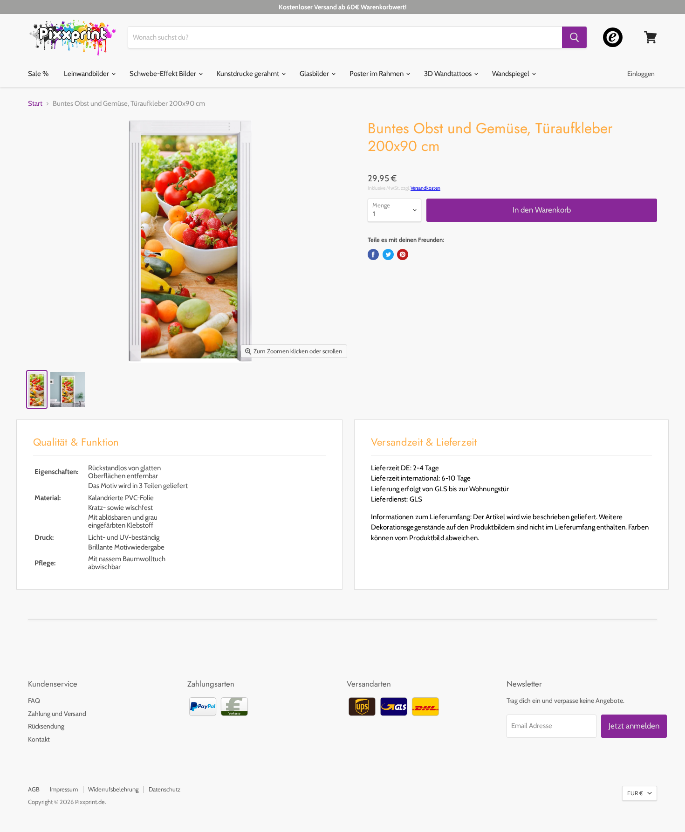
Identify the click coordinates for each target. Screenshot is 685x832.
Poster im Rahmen (377, 73)
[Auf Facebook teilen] (373, 254)
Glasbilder (315, 73)
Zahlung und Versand (57, 713)
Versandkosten (425, 188)
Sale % (38, 73)
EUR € (635, 793)
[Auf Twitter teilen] (388, 254)
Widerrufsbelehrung (113, 789)
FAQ (34, 700)
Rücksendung (46, 726)
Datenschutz (164, 789)
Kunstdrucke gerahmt (249, 73)
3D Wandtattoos (448, 73)
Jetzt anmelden (634, 725)
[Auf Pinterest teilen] (402, 254)
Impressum (64, 789)
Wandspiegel (511, 73)
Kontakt (39, 739)
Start (35, 104)
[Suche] (574, 37)
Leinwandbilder (87, 73)
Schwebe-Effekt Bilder (164, 73)
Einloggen (641, 73)
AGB (34, 789)
